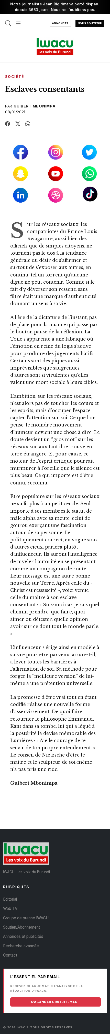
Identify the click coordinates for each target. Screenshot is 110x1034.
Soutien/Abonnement (21, 927)
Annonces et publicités (23, 936)
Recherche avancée (21, 945)
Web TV (10, 908)
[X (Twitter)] (17, 123)
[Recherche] (8, 20)
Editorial (10, 899)
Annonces (60, 23)
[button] (18, 20)
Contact (10, 955)
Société (14, 77)
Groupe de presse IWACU (26, 918)
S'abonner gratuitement (55, 1002)
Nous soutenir (90, 23)
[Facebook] (7, 123)
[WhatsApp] (27, 123)
